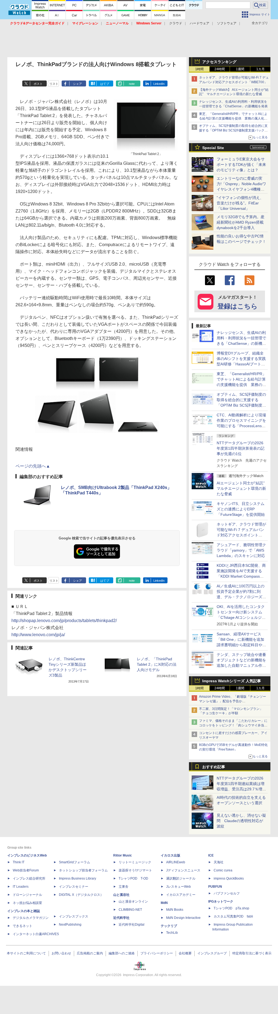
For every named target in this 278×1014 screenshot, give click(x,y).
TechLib (172, 933)
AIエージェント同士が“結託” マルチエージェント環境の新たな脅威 (242, 488)
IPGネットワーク (220, 901)
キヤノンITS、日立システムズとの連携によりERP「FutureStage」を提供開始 (241, 509)
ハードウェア (199, 23)
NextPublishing (70, 924)
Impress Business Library (77, 878)
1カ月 (260, 69)
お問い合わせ (61, 953)
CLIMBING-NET (130, 910)
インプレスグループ (212, 953)
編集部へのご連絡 (122, 953)
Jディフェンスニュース (183, 870)
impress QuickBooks (229, 878)
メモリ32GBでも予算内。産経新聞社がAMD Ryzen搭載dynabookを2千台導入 (240, 222)
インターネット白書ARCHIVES (36, 934)
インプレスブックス (73, 916)
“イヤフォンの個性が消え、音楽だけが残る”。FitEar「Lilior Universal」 (240, 203)
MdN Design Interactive (183, 918)
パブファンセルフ (227, 893)
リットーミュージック (135, 862)
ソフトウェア (226, 23)
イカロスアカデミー (180, 895)
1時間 (199, 69)
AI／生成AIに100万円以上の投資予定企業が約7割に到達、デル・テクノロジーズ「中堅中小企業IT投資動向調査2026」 (241, 597)
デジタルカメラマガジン (31, 918)
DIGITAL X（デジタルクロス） (81, 895)
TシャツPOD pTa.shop (231, 908)
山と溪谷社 (121, 895)
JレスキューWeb (178, 887)
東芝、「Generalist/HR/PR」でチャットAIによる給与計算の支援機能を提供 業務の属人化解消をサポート (233, 118)
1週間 (240, 69)
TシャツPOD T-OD (133, 878)
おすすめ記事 (213, 767)
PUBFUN (215, 887)
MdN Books (174, 910)
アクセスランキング (219, 62)
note (132, 83)
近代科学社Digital (131, 924)
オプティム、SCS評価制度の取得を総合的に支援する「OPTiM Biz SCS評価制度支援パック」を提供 (233, 130)
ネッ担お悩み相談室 (27, 903)
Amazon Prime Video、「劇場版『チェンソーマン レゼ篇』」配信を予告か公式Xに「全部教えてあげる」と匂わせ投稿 (232, 701)
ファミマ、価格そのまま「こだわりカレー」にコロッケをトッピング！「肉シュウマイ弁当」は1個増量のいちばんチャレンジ (233, 725)
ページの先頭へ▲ (32, 466)
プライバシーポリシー (156, 953)
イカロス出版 (170, 855)
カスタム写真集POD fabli (233, 916)
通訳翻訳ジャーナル (180, 878)
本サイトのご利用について (26, 953)
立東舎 (123, 887)
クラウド (175, 23)
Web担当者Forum (26, 870)
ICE (211, 855)
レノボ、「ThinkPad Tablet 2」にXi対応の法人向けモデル (156, 664)
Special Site (213, 148)
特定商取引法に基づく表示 (251, 953)
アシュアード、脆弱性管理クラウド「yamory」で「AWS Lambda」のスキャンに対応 (241, 550)
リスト (53, 83)
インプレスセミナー (73, 887)
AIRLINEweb (175, 862)
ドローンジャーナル (27, 895)
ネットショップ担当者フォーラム (83, 870)
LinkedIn (159, 83)
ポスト (38, 83)
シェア (77, 83)
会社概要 (185, 953)
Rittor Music (122, 855)
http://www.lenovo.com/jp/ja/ (38, 634)
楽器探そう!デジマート (135, 870)
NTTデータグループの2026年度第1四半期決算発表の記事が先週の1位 (240, 448)
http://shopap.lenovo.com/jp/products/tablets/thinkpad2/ (64, 620)
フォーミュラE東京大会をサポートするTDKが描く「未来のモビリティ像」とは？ (241, 164)
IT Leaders (21, 887)
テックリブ (169, 926)
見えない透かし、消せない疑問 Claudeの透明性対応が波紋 (241, 820)
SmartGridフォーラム (74, 862)
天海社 (218, 862)
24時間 (219, 69)
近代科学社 (121, 918)
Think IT (18, 862)
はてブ (104, 83)
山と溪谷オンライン (133, 901)
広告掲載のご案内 (90, 953)
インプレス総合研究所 (29, 878)
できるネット (22, 926)
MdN (164, 903)
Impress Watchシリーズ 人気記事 (231, 681)
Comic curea (223, 870)
